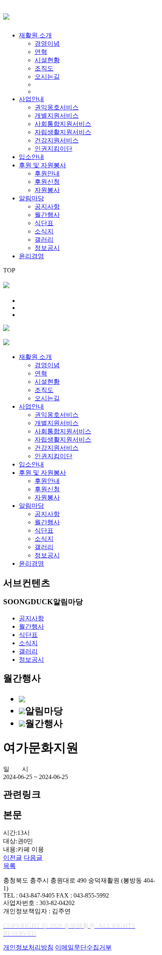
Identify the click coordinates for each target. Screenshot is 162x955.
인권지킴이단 (53, 148)
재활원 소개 (35, 35)
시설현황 (47, 60)
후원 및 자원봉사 (42, 165)
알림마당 (31, 198)
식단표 (44, 223)
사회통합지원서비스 (63, 123)
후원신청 (47, 181)
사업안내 (31, 99)
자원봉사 (47, 190)
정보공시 (47, 247)
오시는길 (47, 76)
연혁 (41, 51)
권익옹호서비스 (57, 107)
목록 (9, 865)
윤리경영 (31, 256)
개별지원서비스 (57, 115)
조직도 (44, 68)
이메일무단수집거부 (83, 947)
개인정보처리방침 (28, 947)
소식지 (44, 231)
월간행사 (47, 214)
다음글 (33, 857)
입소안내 (31, 157)
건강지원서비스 (57, 140)
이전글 (12, 857)
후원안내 (47, 173)
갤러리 (44, 239)
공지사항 (47, 206)
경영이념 (47, 43)
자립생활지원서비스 (63, 132)
